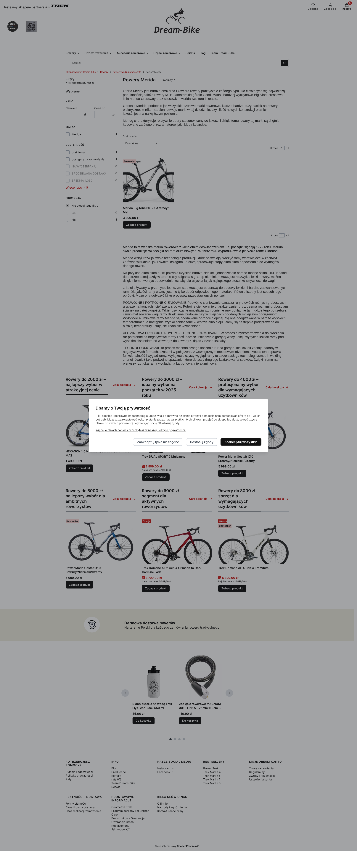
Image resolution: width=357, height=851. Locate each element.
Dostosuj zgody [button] (201, 442)
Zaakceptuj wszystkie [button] (241, 442)
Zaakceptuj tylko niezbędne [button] (158, 442)
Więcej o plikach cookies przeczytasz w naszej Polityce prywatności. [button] (141, 430)
